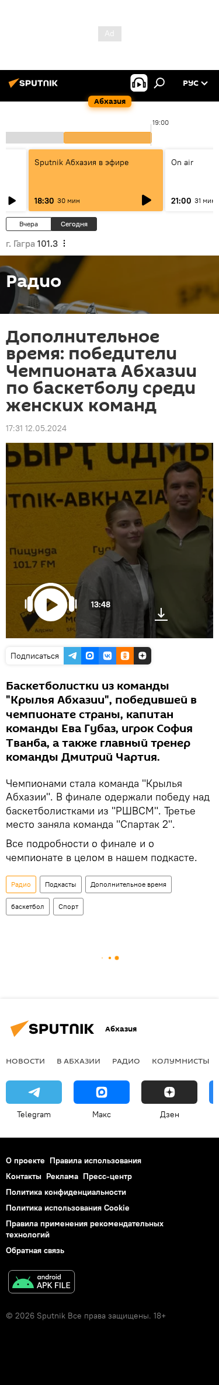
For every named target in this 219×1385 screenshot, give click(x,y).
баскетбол (27, 906)
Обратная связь (35, 1250)
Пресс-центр (107, 1176)
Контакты (23, 1176)
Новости (25, 1060)
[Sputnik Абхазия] (35, 87)
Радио (21, 884)
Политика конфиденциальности (66, 1192)
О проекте (25, 1160)
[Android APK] (41, 1283)
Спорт (68, 906)
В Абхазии (78, 1060)
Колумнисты (181, 1060)
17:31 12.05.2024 (36, 428)
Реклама (62, 1176)
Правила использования (95, 1160)
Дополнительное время (128, 884)
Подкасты (61, 884)
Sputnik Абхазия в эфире (81, 162)
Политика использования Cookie (68, 1207)
